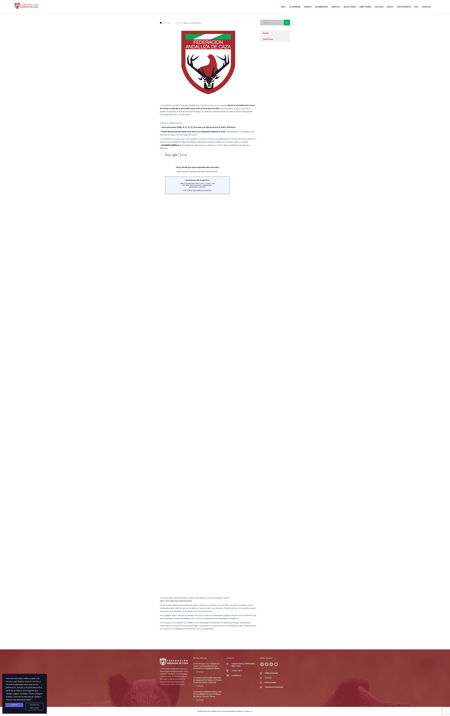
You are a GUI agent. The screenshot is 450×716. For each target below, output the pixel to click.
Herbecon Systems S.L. (245, 711)
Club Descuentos (404, 6)
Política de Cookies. (270, 682)
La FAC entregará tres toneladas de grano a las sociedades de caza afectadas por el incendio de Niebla (206, 665)
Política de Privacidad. (271, 673)
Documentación (321, 6)
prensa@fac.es (236, 675)
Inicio (283, 6)
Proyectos (335, 6)
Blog (416, 6)
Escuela (390, 6)
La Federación (294, 6)
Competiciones (365, 6)
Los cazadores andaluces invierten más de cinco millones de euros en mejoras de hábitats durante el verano (207, 694)
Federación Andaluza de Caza (213, 711)
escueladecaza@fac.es (170, 145)
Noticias (266, 33)
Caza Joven (379, 6)
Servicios (308, 6)
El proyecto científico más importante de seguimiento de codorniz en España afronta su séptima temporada (207, 679)
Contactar (426, 6)
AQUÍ (28, 699)
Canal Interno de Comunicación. (274, 687)
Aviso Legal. (268, 677)
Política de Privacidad (34, 706)
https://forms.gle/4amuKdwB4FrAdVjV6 (176, 601)
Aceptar (14, 705)
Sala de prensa (349, 6)
